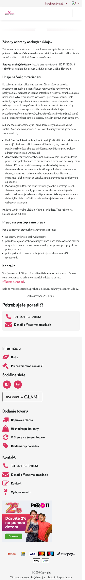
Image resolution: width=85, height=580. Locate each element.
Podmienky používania (60, 577)
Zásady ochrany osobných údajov (27, 577)
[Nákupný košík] (67, 13)
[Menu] (77, 13)
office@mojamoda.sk (13, 281)
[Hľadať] (58, 13)
